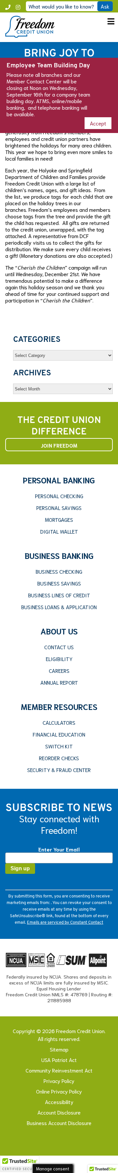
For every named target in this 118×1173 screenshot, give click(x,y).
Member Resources (59, 706)
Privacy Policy (59, 1080)
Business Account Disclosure (59, 1122)
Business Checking (59, 571)
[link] (29, 35)
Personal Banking (59, 480)
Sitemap (59, 1049)
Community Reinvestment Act (59, 1070)
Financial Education (59, 734)
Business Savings (59, 583)
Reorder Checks (59, 758)
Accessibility (59, 1101)
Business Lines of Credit (59, 595)
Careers (59, 670)
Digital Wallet (59, 531)
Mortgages (59, 519)
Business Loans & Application (59, 607)
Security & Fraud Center (59, 769)
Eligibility (59, 658)
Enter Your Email (59, 849)
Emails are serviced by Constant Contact (65, 922)
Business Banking (59, 555)
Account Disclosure (59, 1112)
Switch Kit (59, 746)
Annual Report (59, 682)
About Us (59, 631)
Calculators (59, 722)
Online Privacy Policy (59, 1091)
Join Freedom (59, 445)
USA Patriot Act (59, 1059)
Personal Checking (59, 496)
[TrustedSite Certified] (19, 1164)
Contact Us (59, 647)
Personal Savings (59, 507)
